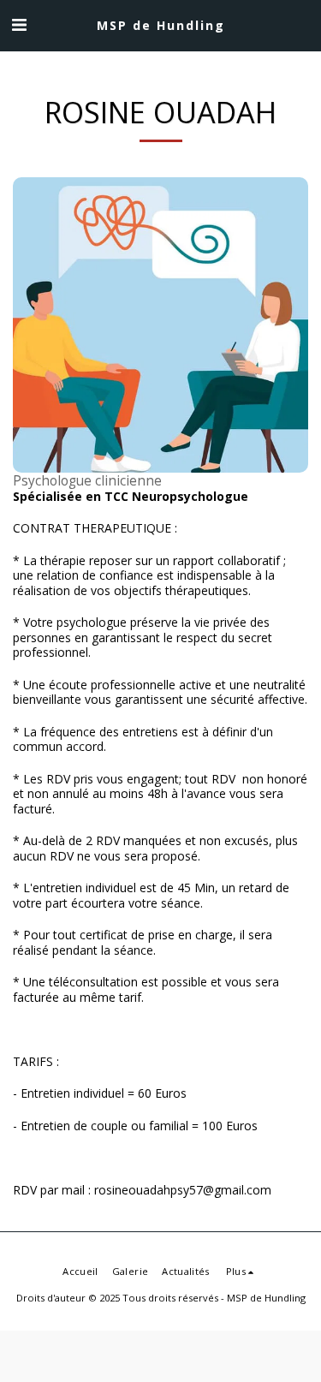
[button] (18, 24)
